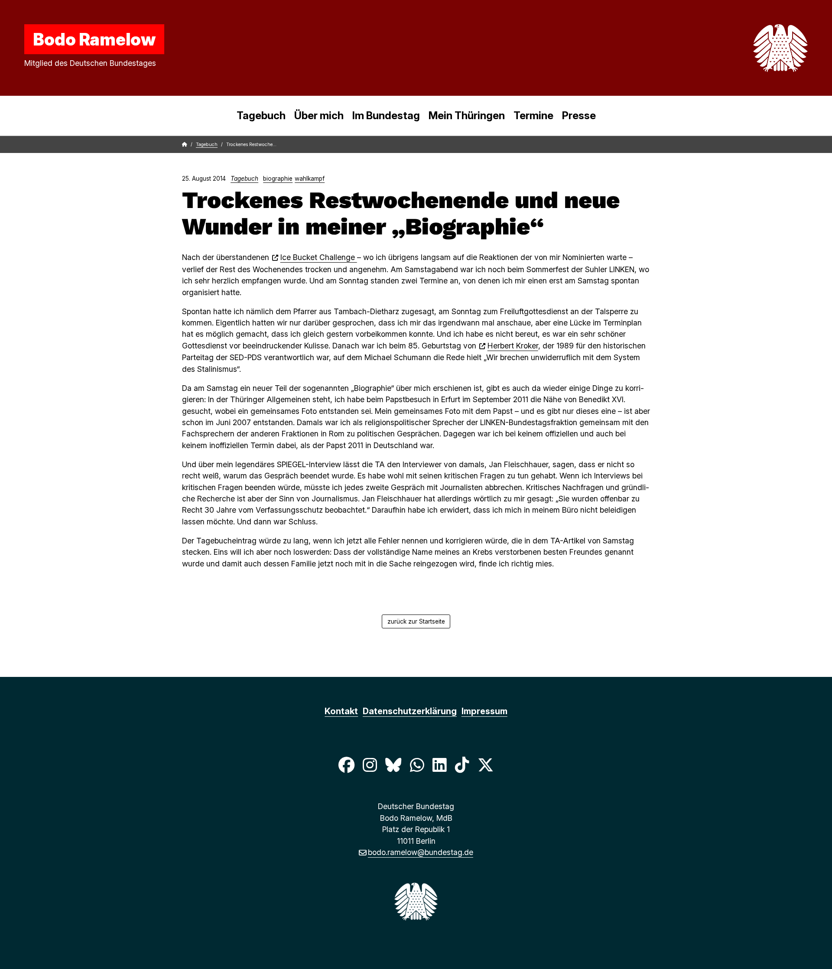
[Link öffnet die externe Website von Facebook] (346, 764)
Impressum (484, 711)
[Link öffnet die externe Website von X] (486, 764)
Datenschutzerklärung (410, 711)
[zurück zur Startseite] (760, 48)
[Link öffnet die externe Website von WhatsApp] (417, 764)
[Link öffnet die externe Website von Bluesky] (393, 764)
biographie (277, 178)
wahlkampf (310, 178)
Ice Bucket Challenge (318, 257)
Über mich (319, 115)
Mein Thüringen (467, 115)
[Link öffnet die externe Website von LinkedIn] (439, 764)
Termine (533, 115)
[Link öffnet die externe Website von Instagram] (369, 764)
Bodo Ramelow (94, 39)
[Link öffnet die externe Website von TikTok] (462, 764)
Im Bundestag (386, 115)
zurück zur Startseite (416, 621)
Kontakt (341, 711)
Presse (579, 115)
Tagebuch (261, 115)
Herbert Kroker (513, 345)
